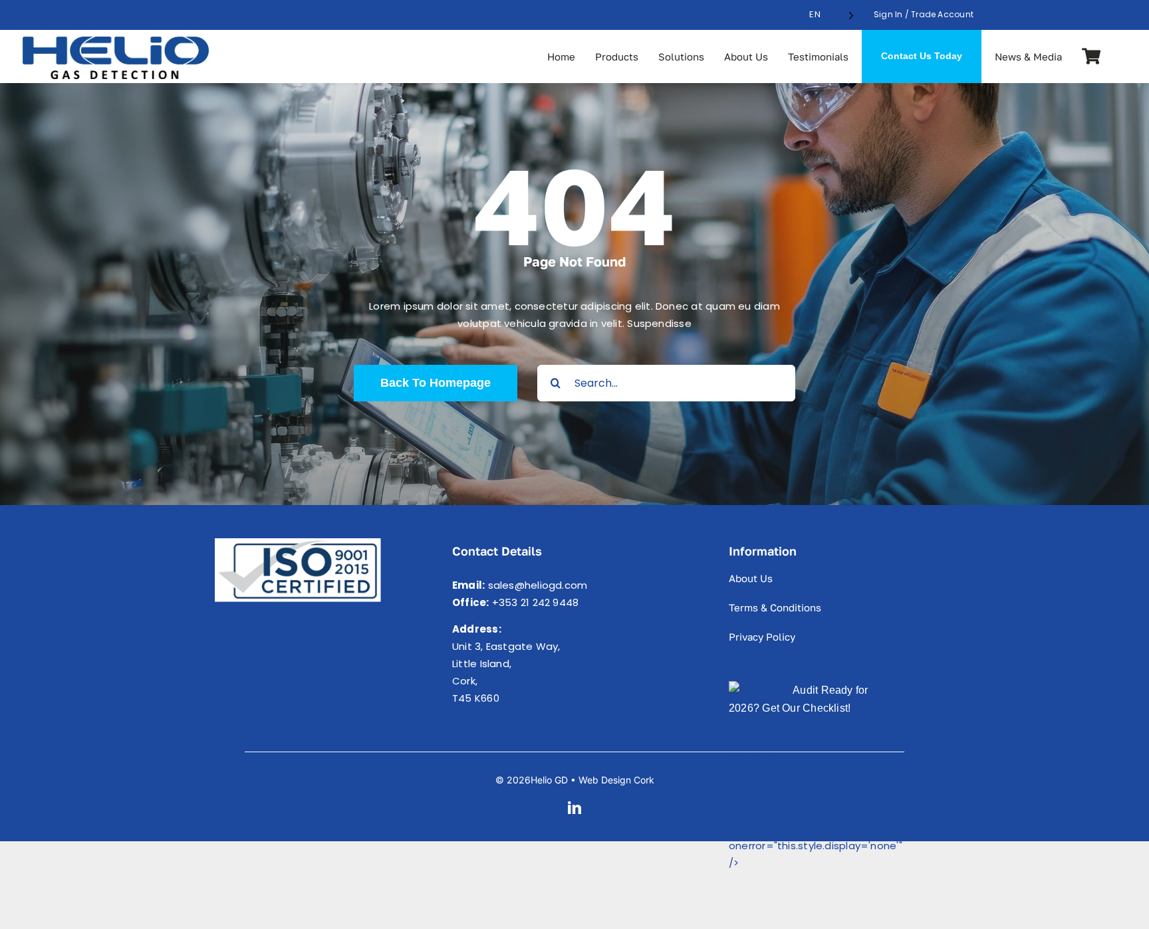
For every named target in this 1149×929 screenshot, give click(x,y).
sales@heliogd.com (538, 585)
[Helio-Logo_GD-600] (116, 42)
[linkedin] (574, 808)
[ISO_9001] (298, 543)
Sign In (888, 14)
